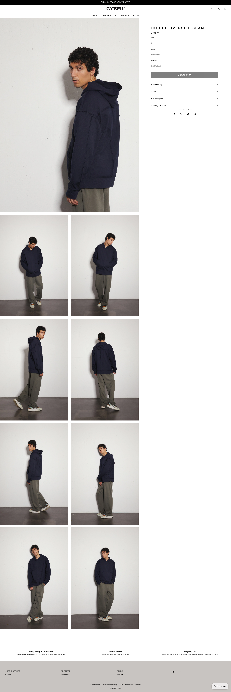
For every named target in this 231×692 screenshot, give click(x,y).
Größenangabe (157, 99)
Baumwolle (156, 67)
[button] (212, 9)
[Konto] (219, 9)
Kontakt (8, 675)
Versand (137, 684)
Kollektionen (122, 15)
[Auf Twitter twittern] (181, 114)
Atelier (153, 92)
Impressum (129, 684)
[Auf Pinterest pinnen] (188, 114)
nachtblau (155, 56)
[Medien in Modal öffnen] (69, 115)
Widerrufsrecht (95, 684)
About (136, 15)
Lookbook (106, 15)
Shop (94, 15)
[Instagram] (175, 672)
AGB (121, 684)
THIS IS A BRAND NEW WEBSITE (115, 2)
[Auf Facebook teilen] (174, 114)
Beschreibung (156, 85)
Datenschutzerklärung (110, 684)
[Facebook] (182, 672)
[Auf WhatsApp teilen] (195, 114)
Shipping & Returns (158, 106)
